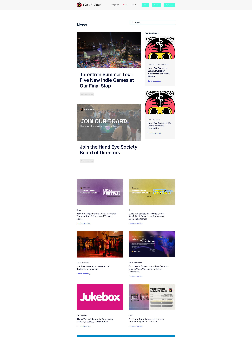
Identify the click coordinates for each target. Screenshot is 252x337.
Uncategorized (82, 315)
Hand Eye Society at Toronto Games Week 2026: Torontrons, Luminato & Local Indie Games (147, 216)
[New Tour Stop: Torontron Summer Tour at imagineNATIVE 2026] (152, 285)
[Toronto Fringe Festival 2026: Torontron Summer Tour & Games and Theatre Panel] (100, 180)
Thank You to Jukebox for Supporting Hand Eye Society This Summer (95, 320)
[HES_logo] (160, 37)
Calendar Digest (154, 65)
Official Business (83, 263)
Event (79, 210)
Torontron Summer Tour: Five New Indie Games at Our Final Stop (107, 80)
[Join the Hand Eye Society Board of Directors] (109, 122)
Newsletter (165, 65)
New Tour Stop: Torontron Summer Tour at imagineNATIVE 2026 (146, 320)
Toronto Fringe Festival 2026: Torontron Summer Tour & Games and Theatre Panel (96, 216)
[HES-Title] (89, 3)
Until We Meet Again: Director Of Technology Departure (93, 267)
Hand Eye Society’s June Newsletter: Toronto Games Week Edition (159, 72)
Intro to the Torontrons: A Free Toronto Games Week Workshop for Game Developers (148, 269)
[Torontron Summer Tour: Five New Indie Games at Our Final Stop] (109, 50)
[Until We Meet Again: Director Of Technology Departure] (100, 233)
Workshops (138, 263)
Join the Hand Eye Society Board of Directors (108, 149)
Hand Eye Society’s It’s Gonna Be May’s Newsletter (159, 126)
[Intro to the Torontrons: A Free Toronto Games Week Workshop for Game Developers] (152, 233)
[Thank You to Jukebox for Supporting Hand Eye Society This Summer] (100, 285)
